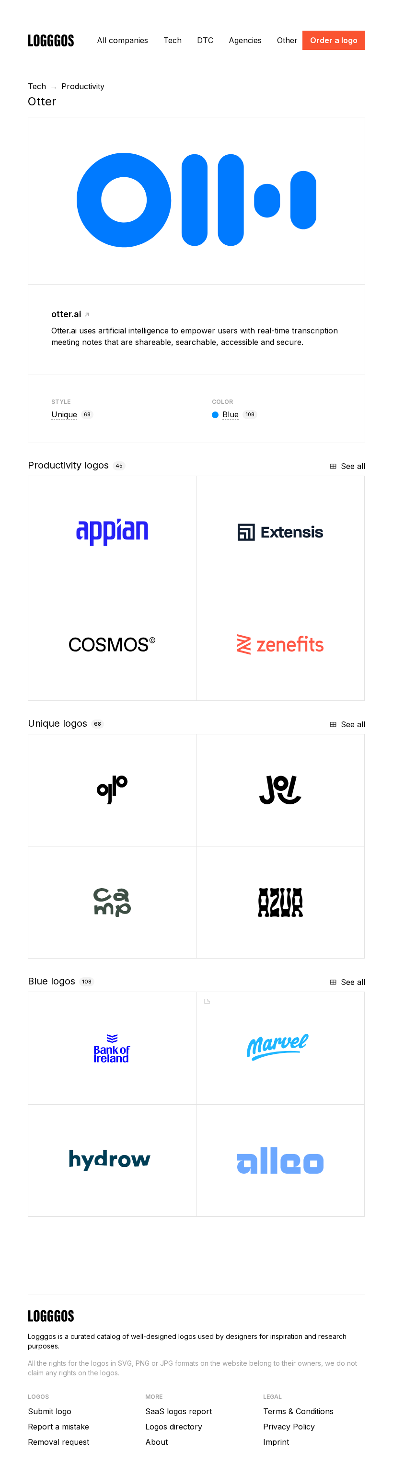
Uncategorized (257, 947)
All (122, 40)
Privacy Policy (289, 1426)
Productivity (82, 86)
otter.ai (66, 314)
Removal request (58, 1442)
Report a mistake (58, 1426)
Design (243, 1093)
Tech (172, 40)
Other (287, 40)
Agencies (245, 40)
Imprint (276, 1442)
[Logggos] (51, 40)
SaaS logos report (178, 1411)
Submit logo (49, 1411)
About (156, 1442)
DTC (205, 40)
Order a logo (334, 40)
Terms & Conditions (298, 1411)
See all (353, 466)
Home (71, 1205)
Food (238, 835)
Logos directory (173, 1426)
